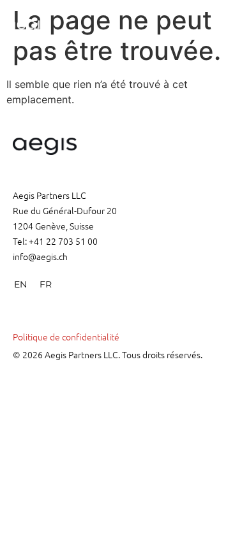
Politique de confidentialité (66, 336)
